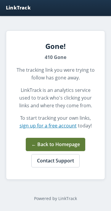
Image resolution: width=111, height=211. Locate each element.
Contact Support (55, 160)
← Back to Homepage (55, 144)
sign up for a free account (48, 125)
